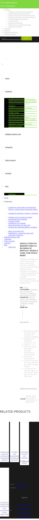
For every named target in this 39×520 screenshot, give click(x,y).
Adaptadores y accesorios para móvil (19, 25)
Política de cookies (10, 34)
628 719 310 (11, 6)
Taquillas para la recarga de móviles (19, 13)
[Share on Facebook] (24, 311)
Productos (7, 10)
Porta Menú (24, 301)
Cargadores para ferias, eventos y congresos (22, 17)
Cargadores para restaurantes (29, 290)
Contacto (7, 30)
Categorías (7, 28)
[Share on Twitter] (24, 313)
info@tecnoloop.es (10, 2)
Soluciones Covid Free (15, 27)
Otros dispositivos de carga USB (18, 19)
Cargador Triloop (13, 21)
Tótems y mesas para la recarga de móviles (21, 15)
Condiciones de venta (24, 512)
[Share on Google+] (24, 315)
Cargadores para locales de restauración (20, 12)
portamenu (33, 301)
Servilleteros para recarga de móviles (28, 294)
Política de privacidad (10, 32)
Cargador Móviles (30, 299)
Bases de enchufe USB (15, 23)
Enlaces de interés (24, 518)
